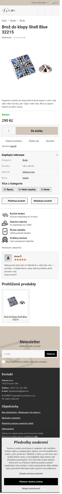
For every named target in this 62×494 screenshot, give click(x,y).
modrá (25, 177)
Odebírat (51, 354)
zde (36, 436)
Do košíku (37, 131)
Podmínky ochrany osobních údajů (17, 423)
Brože (25, 160)
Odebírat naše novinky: (30, 346)
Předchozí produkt (16, 200)
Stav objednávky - (10, 412)
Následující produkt (43, 200)
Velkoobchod (8, 428)
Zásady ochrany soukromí (31, 473)
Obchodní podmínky (11, 418)
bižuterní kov (29, 172)
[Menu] (56, 10)
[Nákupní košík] (48, 10)
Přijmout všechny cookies (31, 481)
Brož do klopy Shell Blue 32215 (15, 318)
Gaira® (13, 146)
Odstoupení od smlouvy (29, 412)
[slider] (20, 37)
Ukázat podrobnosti (31, 488)
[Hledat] (41, 10)
